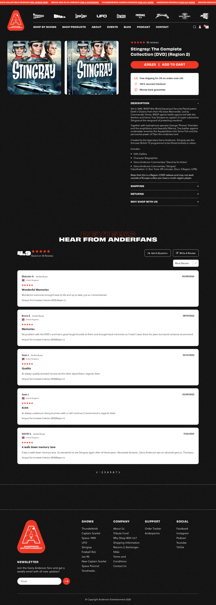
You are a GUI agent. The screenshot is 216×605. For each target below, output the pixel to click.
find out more (170, 2)
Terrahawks (88, 571)
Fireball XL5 (89, 552)
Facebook (182, 528)
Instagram (182, 533)
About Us (118, 528)
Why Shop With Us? (125, 538)
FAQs (116, 552)
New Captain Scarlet (94, 561)
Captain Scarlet (91, 533)
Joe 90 (85, 556)
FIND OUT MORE (129, 2)
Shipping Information (126, 543)
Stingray (87, 547)
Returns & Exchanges (126, 547)
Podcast (181, 538)
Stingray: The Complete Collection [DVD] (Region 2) (44, 300)
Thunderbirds (90, 528)
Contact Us (120, 566)
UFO (84, 543)
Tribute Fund (121, 533)
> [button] (119, 472)
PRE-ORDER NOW (21, 2)
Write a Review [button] (188, 253)
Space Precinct (90, 566)
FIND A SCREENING (72, 2)
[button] (99, 26)
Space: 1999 (89, 538)
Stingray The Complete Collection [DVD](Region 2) (43, 339)
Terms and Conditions (120, 558)
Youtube (181, 543)
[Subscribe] (66, 581)
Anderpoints (152, 533)
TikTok (180, 547)
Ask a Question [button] (159, 253)
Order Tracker (153, 528)
